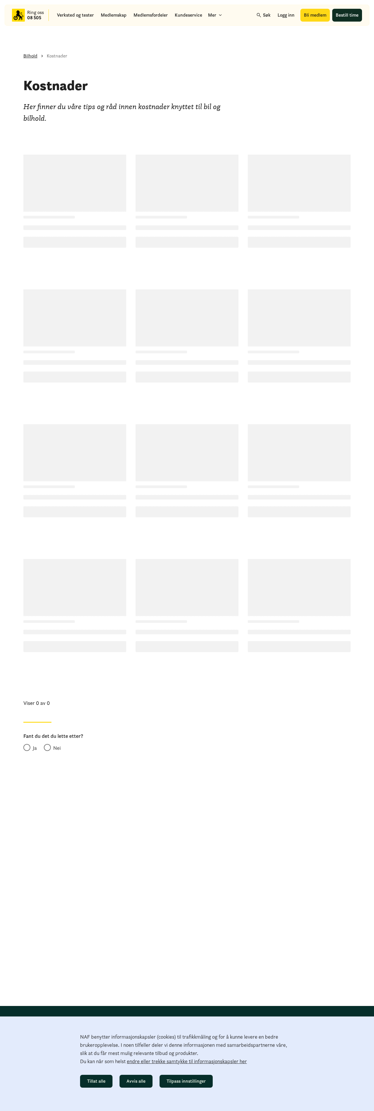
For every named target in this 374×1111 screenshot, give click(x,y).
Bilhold (30, 56)
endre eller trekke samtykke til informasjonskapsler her (187, 1061)
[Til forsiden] (18, 15)
